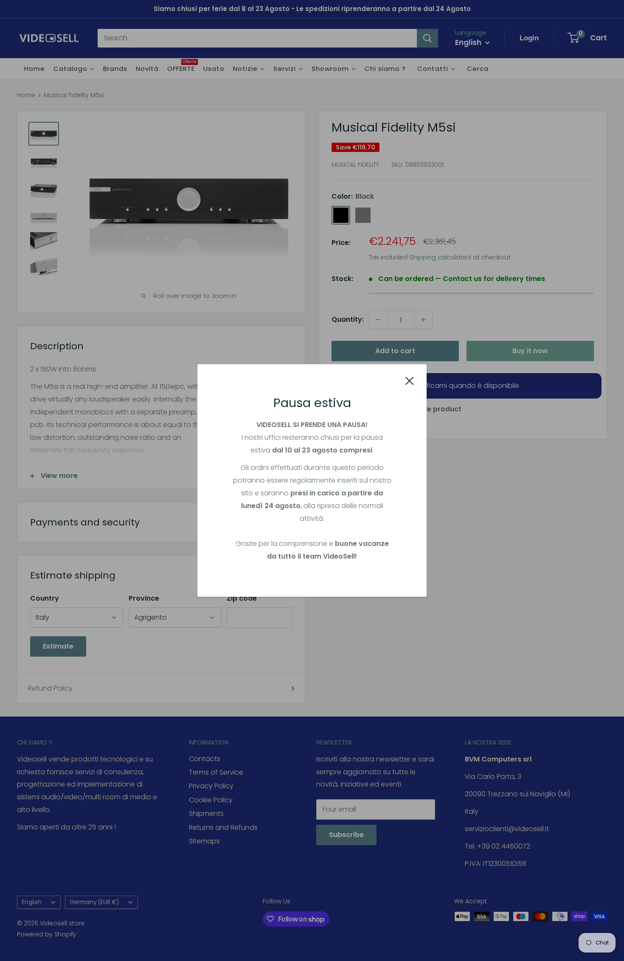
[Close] (409, 380)
